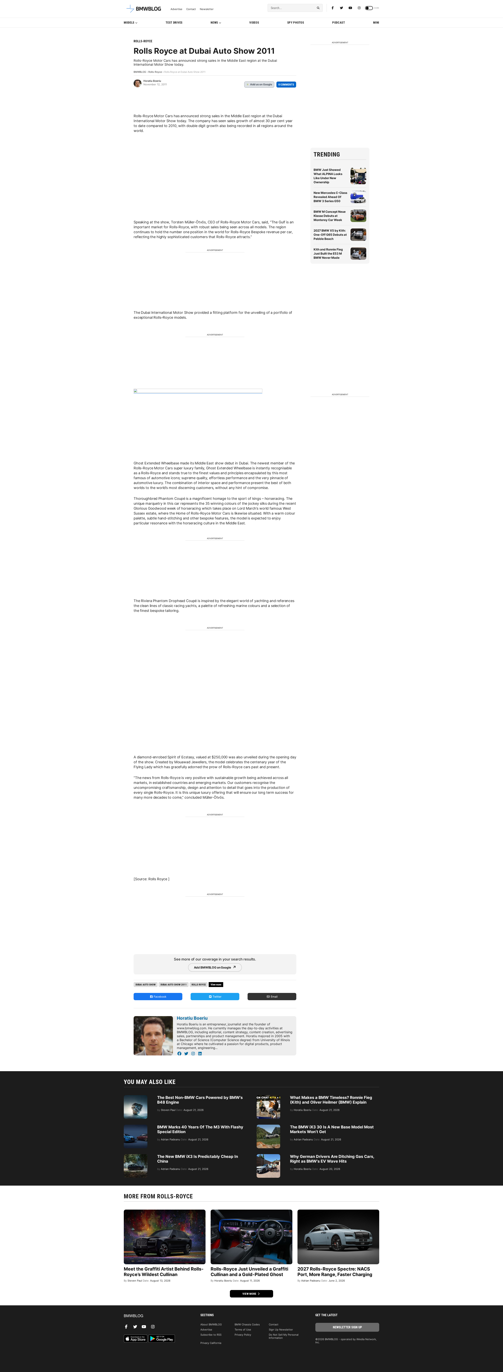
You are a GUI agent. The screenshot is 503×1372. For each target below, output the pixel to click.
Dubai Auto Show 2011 (174, 984)
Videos (254, 22)
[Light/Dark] (369, 8)
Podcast (338, 22)
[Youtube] (350, 8)
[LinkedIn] (199, 1053)
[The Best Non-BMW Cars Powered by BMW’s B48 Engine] (135, 1097)
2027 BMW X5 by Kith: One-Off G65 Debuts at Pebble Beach (330, 235)
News (214, 22)
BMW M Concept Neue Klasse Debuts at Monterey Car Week (330, 216)
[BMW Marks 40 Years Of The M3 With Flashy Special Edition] (135, 1127)
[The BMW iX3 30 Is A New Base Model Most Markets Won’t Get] (268, 1127)
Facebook (159, 996)
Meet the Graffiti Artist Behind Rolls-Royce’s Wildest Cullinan (164, 1271)
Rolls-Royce (143, 41)
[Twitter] (341, 8)
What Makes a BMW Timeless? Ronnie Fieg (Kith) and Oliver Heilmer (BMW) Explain (331, 1100)
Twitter (216, 996)
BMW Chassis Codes (247, 1324)
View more (249, 1293)
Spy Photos (295, 22)
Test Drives (174, 22)
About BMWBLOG (211, 1324)
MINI (376, 22)
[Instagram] (359, 8)
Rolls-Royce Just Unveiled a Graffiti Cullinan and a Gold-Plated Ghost (249, 1271)
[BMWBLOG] (156, 1316)
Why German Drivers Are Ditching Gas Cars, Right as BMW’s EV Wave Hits (332, 1159)
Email (273, 996)
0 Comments (286, 84)
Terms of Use (243, 1329)
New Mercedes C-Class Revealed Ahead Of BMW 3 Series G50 (330, 197)
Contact (191, 9)
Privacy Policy (243, 1334)
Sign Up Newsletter (281, 1329)
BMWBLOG (140, 71)
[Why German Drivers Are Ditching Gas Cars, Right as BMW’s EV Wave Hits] (268, 1156)
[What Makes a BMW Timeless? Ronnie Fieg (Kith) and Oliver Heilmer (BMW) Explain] (268, 1097)
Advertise (176, 9)
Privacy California (210, 1342)
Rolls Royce (199, 984)
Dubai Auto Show (146, 984)
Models (129, 22)
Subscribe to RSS (210, 1334)
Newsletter (207, 9)
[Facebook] (333, 8)
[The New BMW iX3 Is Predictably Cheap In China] (135, 1156)
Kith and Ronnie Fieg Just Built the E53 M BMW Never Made (328, 254)
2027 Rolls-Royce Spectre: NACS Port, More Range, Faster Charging (334, 1271)
